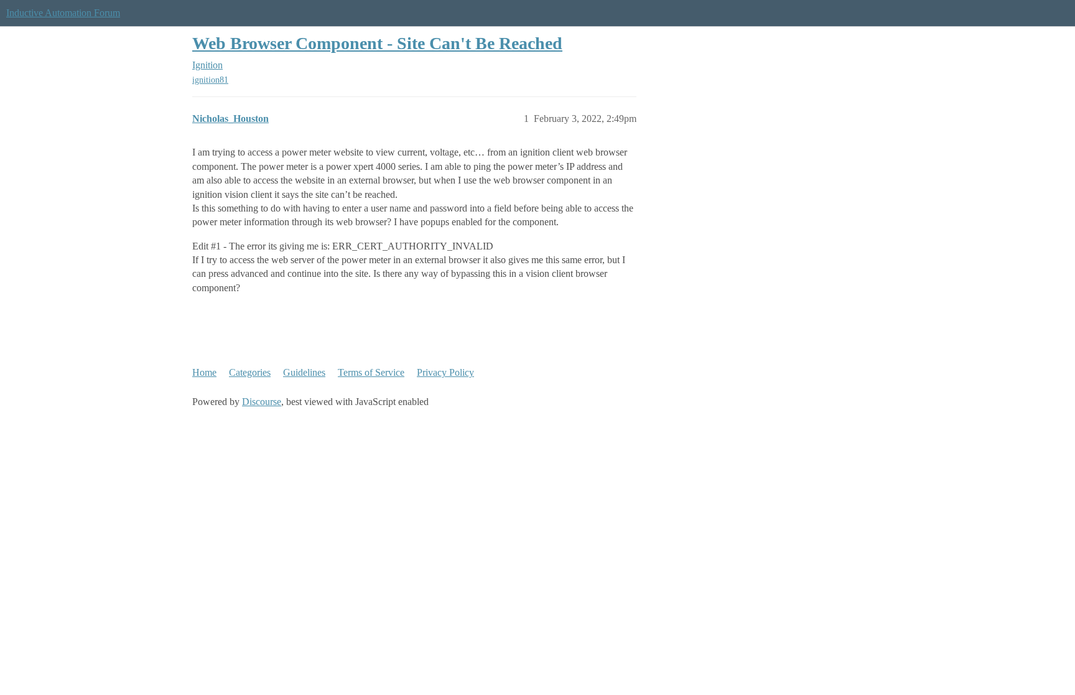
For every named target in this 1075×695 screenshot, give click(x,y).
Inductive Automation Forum (63, 12)
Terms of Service (371, 372)
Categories (250, 372)
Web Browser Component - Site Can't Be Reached (377, 43)
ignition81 (210, 80)
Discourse (261, 401)
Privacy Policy (445, 372)
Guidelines (304, 372)
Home (204, 372)
